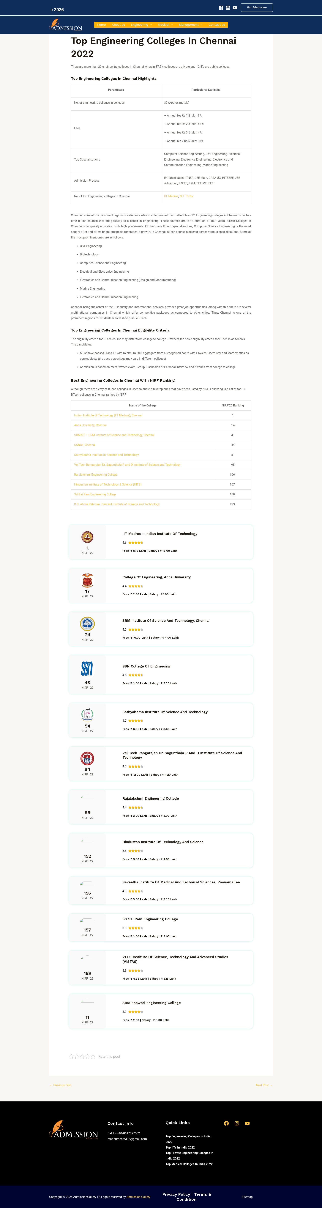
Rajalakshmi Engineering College (95, 474)
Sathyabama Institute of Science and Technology (106, 455)
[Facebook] (221, 7)
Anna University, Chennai (90, 425)
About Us (118, 25)
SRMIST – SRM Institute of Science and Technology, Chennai (114, 435)
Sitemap (247, 1197)
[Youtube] (235, 7)
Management (189, 25)
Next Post (264, 1085)
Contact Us (217, 25)
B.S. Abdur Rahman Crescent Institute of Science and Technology (117, 504)
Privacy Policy (176, 1194)
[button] (257, 7)
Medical (163, 25)
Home (101, 25)
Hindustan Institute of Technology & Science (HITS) (108, 484)
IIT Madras (171, 196)
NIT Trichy (186, 196)
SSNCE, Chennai (85, 445)
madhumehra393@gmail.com (127, 1139)
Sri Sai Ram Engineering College (95, 494)
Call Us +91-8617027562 (124, 1133)
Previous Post (60, 1085)
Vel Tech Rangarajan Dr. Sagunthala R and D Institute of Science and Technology (127, 464)
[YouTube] (247, 1123)
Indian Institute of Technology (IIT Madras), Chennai (108, 415)
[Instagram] (228, 7)
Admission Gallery (138, 1197)
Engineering (139, 25)
